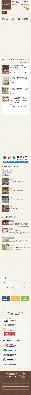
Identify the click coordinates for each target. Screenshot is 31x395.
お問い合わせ (6, 384)
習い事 (18, 287)
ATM (4, 282)
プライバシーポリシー (7, 388)
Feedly (25, 299)
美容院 (24, 287)
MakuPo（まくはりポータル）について (11, 381)
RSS (15, 299)
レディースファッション (8, 284)
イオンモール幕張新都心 (8, 287)
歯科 (17, 284)
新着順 (27, 62)
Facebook (6, 299)
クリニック (16, 282)
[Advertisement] (15, 39)
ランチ (9, 282)
